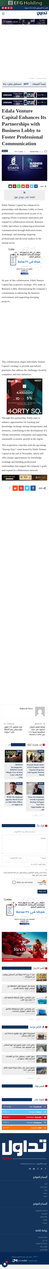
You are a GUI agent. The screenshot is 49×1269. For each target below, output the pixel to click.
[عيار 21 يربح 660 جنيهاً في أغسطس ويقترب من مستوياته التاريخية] (41, 977)
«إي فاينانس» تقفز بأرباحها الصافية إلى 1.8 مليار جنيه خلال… (19, 998)
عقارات (45, 1220)
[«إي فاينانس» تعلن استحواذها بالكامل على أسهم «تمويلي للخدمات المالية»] (41, 1011)
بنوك (45, 1190)
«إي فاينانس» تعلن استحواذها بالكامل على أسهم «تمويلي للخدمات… (20, 1010)
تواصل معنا (43, 1247)
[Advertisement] (24, 50)
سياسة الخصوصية (41, 1243)
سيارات (45, 1196)
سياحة (45, 1193)
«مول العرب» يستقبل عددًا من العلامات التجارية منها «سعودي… (20, 1057)
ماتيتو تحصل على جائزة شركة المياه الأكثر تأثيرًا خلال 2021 (19, 1069)
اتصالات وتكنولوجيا (41, 1211)
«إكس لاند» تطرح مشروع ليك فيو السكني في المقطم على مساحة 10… (19, 1046)
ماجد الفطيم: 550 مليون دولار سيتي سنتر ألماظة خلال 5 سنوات (13, 729)
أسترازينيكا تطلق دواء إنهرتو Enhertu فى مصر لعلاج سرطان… (19, 1034)
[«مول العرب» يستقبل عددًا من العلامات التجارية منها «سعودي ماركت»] (41, 1059)
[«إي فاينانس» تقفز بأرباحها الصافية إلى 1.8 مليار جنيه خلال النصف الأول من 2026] (41, 1000)
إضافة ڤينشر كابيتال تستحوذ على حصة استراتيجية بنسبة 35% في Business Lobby (36, 731)
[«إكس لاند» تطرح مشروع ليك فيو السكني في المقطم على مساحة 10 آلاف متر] (41, 1047)
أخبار (46, 1184)
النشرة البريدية (42, 1237)
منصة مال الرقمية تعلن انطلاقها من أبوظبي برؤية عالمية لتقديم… (21, 987)
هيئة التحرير (43, 1250)
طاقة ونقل (43, 1217)
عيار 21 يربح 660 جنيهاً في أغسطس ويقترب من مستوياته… (18, 975)
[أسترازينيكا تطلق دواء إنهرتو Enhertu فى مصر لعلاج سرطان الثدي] (41, 1036)
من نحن (44, 1240)
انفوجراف (44, 1214)
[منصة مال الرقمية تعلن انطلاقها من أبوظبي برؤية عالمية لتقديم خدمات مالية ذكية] (41, 989)
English (4, 151)
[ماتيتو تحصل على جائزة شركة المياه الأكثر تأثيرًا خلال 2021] (41, 1070)
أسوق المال (43, 1187)
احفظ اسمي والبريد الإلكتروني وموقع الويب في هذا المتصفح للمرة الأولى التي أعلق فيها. (25, 874)
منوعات (44, 1223)
